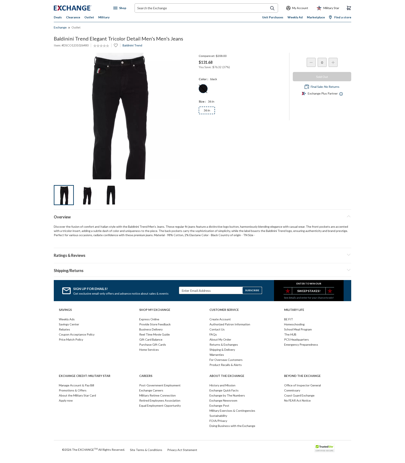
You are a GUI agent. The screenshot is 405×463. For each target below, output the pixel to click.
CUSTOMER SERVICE (224, 309)
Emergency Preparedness (301, 344)
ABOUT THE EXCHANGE (226, 376)
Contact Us (217, 329)
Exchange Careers (151, 390)
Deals (58, 17)
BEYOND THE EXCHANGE (302, 376)
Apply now (66, 400)
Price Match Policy (71, 339)
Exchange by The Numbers (227, 395)
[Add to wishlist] (116, 45)
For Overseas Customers (226, 359)
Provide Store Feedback (155, 324)
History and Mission (222, 385)
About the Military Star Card (77, 395)
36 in (207, 110)
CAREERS (145, 376)
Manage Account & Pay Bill (76, 385)
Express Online (149, 319)
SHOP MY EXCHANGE (154, 309)
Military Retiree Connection (157, 395)
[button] (202, 254)
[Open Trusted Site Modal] (325, 448)
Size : (202, 101)
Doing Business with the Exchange (232, 426)
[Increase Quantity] (333, 62)
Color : (203, 79)
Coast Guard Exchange (299, 395)
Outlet (89, 17)
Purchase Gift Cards (152, 344)
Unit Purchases (272, 17)
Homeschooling (294, 324)
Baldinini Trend (132, 45)
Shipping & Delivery (222, 349)
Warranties (216, 354)
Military (103, 17)
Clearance (73, 17)
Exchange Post (219, 405)
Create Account (220, 319)
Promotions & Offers (72, 390)
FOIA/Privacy (218, 420)
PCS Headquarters (296, 339)
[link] (101, 46)
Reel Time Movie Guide (154, 334)
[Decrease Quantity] (311, 62)
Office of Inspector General (302, 385)
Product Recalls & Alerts (225, 365)
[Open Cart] (349, 8)
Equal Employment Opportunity (160, 405)
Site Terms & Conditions (146, 450)
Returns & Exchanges (223, 344)
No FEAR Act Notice (297, 400)
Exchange (60, 27)
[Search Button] (272, 8)
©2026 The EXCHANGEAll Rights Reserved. (93, 449)
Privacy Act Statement (182, 450)
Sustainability (218, 415)
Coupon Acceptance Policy (76, 334)
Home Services (149, 349)
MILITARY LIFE (294, 309)
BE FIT (288, 319)
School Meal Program (298, 329)
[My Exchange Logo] (81, 8)
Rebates (64, 329)
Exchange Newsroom (223, 400)
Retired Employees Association (159, 400)
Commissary (292, 390)
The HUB (290, 334)
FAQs (213, 334)
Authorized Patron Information (229, 324)
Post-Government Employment (160, 385)
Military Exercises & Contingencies (232, 410)
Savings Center (69, 324)
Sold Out (322, 77)
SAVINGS (65, 309)
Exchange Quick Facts (224, 390)
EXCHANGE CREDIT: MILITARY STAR (84, 376)
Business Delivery (151, 329)
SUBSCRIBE (252, 290)
